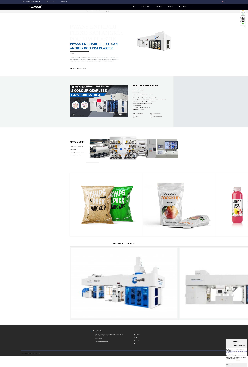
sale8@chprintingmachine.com (50, 1)
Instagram (138, 343)
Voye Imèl (243, 12)
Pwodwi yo (92, 11)
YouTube (138, 340)
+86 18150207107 (64, 1)
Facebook (138, 334)
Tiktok (137, 337)
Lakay (86, 11)
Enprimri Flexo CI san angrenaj (102, 11)
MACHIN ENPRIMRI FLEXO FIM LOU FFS (124, 296)
